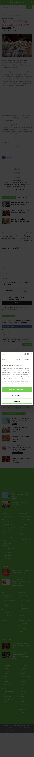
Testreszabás (16, 395)
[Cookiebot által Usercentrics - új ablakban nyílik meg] (24, 354)
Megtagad (17, 401)
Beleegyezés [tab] (6, 359)
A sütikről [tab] (28, 359)
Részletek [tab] (17, 359)
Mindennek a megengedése (17, 389)
